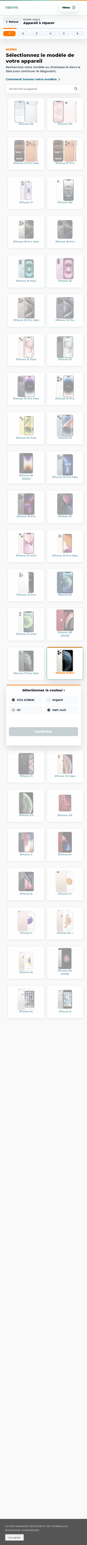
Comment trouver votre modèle (31, 79)
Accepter (14, 1537)
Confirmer (43, 731)
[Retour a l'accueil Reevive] (12, 7)
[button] (26, 700)
